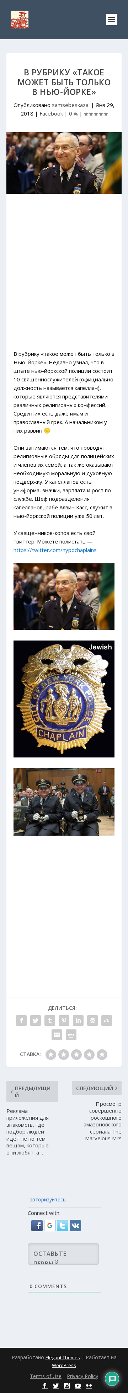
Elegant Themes (63, 1357)
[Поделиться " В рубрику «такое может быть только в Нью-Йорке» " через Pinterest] (64, 1020)
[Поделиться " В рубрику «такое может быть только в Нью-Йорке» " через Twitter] (35, 1020)
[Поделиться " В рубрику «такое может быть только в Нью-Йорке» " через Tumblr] (50, 1020)
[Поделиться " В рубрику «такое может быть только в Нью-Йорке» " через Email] (57, 1035)
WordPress (64, 1365)
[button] (37, 1229)
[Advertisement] (64, 275)
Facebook (51, 113)
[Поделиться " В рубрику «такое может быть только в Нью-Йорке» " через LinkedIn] (78, 1020)
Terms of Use (46, 1376)
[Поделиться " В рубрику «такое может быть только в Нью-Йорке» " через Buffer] (92, 1020)
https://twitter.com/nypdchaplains (55, 549)
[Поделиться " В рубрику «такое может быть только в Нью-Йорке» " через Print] (71, 1035)
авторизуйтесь (47, 1199)
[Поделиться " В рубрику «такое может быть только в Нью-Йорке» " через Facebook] (21, 1020)
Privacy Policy (82, 1376)
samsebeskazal (71, 104)
